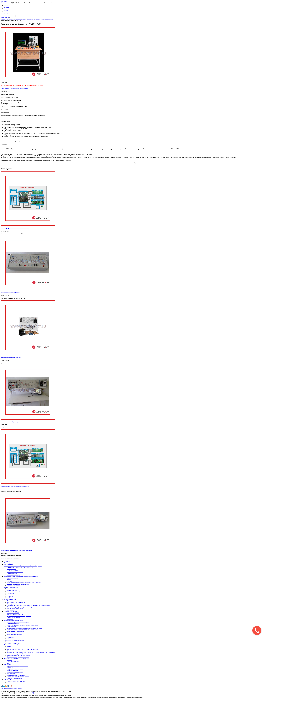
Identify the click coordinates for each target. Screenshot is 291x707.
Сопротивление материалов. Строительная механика (20, 654)
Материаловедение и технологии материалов (18, 655)
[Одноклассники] (6, 686)
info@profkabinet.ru (36, 693)
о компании (7, 8)
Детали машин (10, 651)
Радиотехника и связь (47, 19)
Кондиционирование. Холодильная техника (18, 676)
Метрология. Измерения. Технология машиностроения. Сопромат (21, 645)
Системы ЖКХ (10, 667)
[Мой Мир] (8, 686)
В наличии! (7, 561)
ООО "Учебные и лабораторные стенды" (11, 688)
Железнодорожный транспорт (14, 634)
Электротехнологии (12, 573)
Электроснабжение (12, 588)
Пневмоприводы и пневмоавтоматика (16, 604)
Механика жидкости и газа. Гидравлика (17, 601)
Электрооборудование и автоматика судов (18, 622)
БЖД (8, 663)
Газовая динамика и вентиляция (15, 608)
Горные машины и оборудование (15, 631)
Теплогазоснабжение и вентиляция (16, 675)
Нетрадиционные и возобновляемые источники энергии (21, 591)
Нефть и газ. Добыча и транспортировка (17, 666)
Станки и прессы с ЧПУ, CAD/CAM (16, 681)
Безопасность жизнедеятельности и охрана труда (16, 658)
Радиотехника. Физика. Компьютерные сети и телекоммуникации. (21, 576)
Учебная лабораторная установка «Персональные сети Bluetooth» (15, 228)
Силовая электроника (12, 570)
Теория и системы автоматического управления (19, 616)
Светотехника (10, 593)
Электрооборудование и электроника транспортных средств (22, 625)
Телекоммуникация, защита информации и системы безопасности (24, 582)
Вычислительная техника (13, 585)
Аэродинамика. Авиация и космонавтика (14, 640)
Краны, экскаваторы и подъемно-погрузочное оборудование (22, 629)
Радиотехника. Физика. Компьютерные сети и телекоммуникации (23, 19)
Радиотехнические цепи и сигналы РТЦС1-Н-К (11, 357)
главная (6, 5)
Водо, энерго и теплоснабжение (15, 669)
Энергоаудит (10, 596)
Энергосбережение (12, 594)
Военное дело (10, 637)
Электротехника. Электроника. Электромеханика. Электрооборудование (23, 566)
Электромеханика (11, 569)
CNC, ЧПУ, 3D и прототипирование (13, 679)
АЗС (8, 638)
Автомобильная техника (13, 623)
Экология (9, 660)
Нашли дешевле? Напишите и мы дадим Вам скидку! (14, 88)
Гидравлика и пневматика (10, 599)
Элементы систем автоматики (14, 617)
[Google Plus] (11, 686)
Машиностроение (8, 563)
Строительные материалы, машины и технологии (19, 632)
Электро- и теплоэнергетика (11, 587)
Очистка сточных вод (12, 670)
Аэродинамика (10, 610)
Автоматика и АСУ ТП (13, 613)
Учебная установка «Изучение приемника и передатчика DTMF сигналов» (16, 550)
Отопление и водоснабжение (14, 678)
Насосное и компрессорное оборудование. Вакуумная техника (23, 607)
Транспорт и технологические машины (14, 620)
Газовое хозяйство (11, 673)
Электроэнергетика (12, 590)
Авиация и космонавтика (13, 643)
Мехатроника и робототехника (15, 614)
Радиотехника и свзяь (12, 578)
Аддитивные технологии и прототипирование (19, 682)
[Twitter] (4, 686)
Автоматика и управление (10, 611)
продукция (6, 7)
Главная (3, 19)
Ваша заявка (4, 1)
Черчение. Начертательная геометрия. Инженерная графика (22, 649)
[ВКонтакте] (2, 686)
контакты (6, 13)
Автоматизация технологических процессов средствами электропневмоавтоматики (28, 605)
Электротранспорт (11, 626)
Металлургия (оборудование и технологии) (18, 657)
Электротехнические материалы (15, 572)
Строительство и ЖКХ (9, 664)
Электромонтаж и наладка (13, 575)
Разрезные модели (8, 564)
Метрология (10, 646)
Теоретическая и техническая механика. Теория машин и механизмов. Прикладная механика (31, 652)
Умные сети (10, 619)
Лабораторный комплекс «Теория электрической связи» (12, 421)
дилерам (6, 11)
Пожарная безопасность (13, 661)
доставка (6, 10)
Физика (9, 579)
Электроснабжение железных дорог (16, 635)
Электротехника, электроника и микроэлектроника (20, 567)
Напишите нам (4, 3)
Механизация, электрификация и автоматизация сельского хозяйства (24, 628)
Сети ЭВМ (9, 581)
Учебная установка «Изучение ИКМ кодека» (10, 292)
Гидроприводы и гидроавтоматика (16, 602)
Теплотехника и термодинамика (15, 672)
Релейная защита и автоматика (15, 597)
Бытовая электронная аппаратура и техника (18, 584)
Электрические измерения (13, 648)
